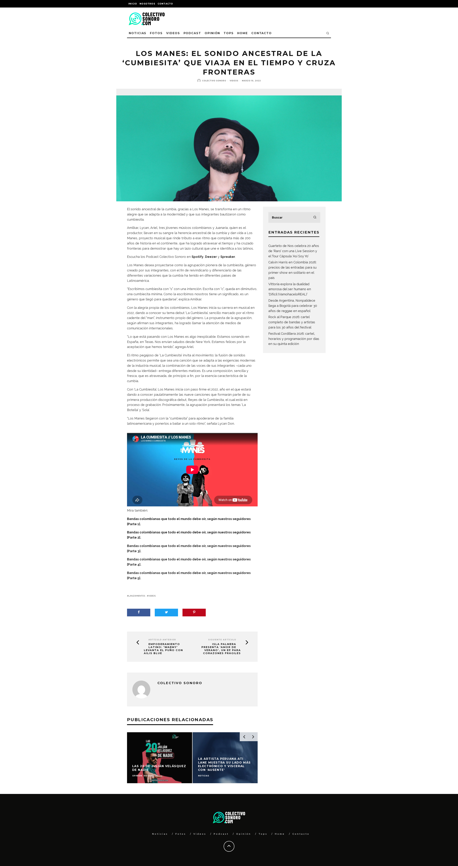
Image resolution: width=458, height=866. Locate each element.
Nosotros (147, 3)
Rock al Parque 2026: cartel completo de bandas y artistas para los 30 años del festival (291, 322)
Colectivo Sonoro (214, 81)
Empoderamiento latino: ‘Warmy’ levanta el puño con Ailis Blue (163, 649)
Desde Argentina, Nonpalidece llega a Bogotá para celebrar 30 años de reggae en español (292, 306)
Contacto (165, 3)
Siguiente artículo (222, 640)
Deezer (211, 257)
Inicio (132, 3)
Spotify (197, 257)
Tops (229, 33)
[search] (315, 217)
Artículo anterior (162, 640)
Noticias (137, 33)
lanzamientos (136, 596)
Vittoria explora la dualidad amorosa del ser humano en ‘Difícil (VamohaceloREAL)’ (289, 289)
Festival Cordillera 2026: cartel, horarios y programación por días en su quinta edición (293, 339)
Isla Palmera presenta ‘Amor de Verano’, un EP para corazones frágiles (221, 649)
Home (242, 33)
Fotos (156, 33)
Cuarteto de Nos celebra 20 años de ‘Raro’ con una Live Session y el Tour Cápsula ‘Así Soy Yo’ (293, 251)
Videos (173, 33)
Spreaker (227, 257)
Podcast (192, 33)
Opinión (212, 33)
